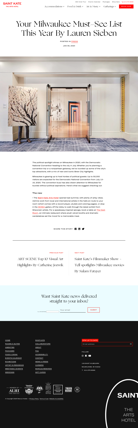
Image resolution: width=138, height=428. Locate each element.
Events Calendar (94, 2)
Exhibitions (10, 361)
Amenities (9, 347)
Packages (106, 2)
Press (74, 41)
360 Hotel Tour (80, 2)
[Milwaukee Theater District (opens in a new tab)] (68, 389)
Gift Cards (40, 372)
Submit (93, 311)
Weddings (9, 372)
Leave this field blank (41, 311)
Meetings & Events (14, 368)
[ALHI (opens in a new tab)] (14, 390)
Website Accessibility (56, 398)
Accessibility (41, 354)
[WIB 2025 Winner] (48, 388)
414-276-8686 (89, 370)
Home (7, 340)
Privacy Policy (34, 398)
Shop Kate (116, 2)
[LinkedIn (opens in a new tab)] (79, 229)
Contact (39, 358)
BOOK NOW (126, 6)
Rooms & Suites (12, 343)
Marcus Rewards (43, 368)
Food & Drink (11, 354)
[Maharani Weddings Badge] (58, 389)
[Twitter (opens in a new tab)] (83, 229)
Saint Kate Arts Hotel (48, 198)
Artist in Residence (14, 365)
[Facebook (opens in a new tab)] (76, 229)
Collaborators (42, 343)
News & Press (41, 361)
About (38, 347)
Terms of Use (44, 398)
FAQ (37, 351)
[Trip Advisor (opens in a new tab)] (29, 389)
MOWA (41, 207)
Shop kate (40, 340)
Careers (39, 365)
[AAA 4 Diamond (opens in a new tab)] (39, 389)
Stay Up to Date (90, 340)
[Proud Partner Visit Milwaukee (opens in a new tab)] (77, 389)
